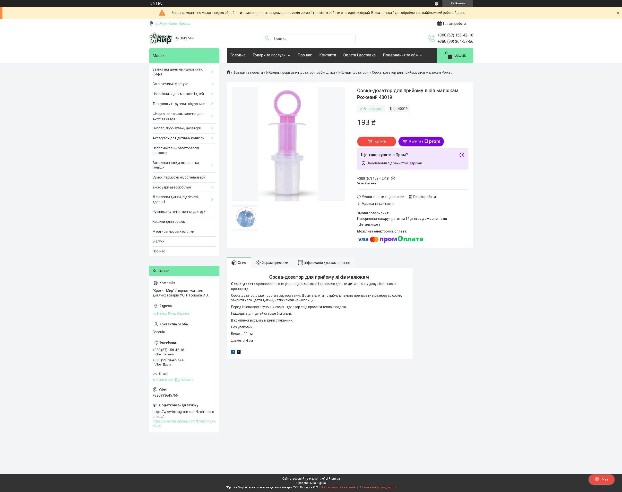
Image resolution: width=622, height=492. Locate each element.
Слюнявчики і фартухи (170, 84)
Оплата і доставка (359, 55)
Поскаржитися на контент (339, 487)
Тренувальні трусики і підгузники (179, 104)
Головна (237, 55)
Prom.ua (334, 478)
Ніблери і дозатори (353, 72)
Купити (380, 141)
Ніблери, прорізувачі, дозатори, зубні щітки (300, 72)
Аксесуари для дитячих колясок (178, 138)
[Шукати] (267, 38)
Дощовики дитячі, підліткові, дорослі (176, 199)
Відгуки (158, 241)
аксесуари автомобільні (172, 187)
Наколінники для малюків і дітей (178, 94)
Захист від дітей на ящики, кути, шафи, (178, 71)
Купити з (416, 141)
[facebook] (233, 353)
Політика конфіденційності (377, 487)
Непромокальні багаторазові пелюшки (176, 150)
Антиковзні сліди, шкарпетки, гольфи (176, 165)
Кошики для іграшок (169, 222)
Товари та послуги (269, 55)
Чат (605, 479)
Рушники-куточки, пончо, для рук (179, 212)
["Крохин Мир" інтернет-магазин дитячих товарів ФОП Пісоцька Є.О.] (160, 38)
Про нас (305, 55)
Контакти (327, 55)
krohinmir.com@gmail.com (173, 380)
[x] (239, 353)
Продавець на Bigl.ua (311, 483)
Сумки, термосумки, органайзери (179, 177)
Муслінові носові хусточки (173, 231)
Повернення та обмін (402, 55)
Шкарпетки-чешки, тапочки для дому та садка (178, 116)
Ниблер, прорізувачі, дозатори (177, 128)
